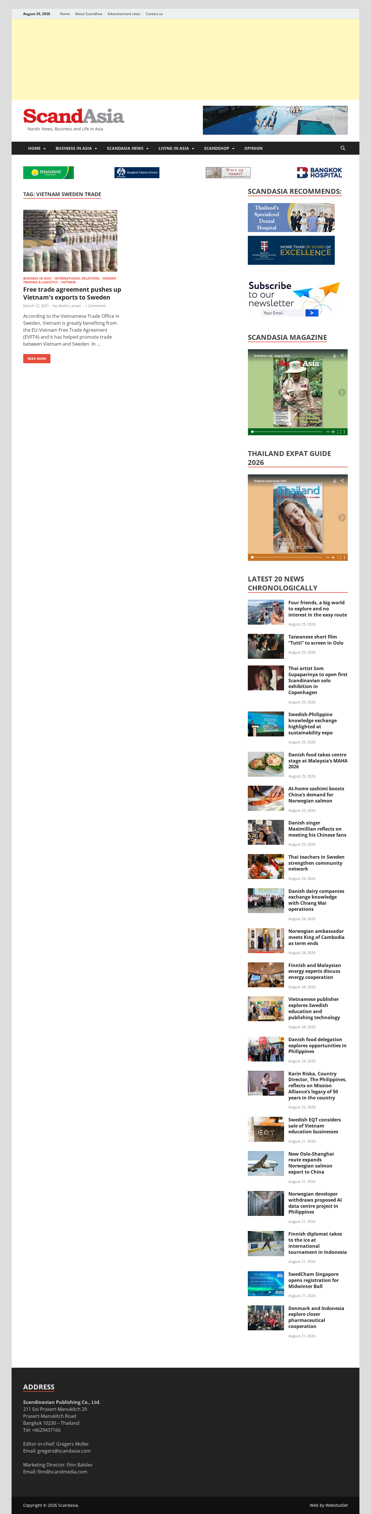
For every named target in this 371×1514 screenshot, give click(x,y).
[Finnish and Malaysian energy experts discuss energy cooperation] (266, 966)
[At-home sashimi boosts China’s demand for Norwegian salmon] (266, 789)
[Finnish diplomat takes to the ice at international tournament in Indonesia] (266, 1234)
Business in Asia (74, 148)
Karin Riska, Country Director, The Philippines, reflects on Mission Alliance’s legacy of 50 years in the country (317, 1085)
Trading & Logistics (40, 282)
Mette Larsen (69, 305)
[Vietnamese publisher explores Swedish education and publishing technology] (266, 1000)
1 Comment (95, 305)
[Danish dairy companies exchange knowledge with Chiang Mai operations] (266, 892)
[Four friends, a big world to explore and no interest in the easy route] (266, 603)
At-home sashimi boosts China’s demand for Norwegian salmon (316, 794)
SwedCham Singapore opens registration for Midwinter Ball (313, 1280)
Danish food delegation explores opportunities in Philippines (317, 1045)
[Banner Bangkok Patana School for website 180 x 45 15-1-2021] (136, 176)
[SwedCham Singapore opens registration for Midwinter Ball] (266, 1275)
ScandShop (216, 148)
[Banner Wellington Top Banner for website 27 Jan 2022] (228, 176)
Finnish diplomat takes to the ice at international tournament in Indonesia (317, 1243)
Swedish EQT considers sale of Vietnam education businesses (314, 1126)
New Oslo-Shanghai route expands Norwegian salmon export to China (311, 1163)
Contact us (154, 13)
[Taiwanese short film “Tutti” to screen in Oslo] (266, 637)
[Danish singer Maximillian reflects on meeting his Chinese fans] (266, 823)
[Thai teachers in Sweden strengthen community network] (266, 857)
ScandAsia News (125, 148)
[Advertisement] (185, 59)
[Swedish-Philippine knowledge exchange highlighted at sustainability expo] (266, 715)
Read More (34, 357)
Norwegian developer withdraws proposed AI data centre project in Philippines (315, 1203)
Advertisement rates (124, 13)
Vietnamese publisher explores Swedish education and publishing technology (314, 1008)
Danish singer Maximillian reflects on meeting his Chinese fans (317, 829)
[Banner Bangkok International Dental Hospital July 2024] (291, 230)
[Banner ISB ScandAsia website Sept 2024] (275, 133)
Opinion (253, 148)
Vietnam (68, 282)
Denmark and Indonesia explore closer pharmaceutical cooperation (316, 1317)
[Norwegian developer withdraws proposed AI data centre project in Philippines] (266, 1194)
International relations (76, 278)
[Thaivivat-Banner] (48, 177)
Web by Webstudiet (329, 1505)
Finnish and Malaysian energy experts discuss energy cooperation (314, 971)
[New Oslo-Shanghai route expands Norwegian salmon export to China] (266, 1154)
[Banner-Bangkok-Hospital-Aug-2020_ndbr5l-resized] (319, 176)
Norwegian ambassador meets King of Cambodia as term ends (316, 937)
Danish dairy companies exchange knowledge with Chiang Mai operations (316, 900)
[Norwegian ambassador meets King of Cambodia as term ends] (266, 932)
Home (65, 13)
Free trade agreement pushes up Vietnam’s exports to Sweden (72, 293)
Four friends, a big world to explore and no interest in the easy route (317, 608)
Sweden (109, 278)
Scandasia (68, 1505)
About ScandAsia (88, 13)
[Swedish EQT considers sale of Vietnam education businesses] (266, 1120)
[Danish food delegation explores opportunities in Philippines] (266, 1040)
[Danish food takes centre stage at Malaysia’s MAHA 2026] (266, 755)
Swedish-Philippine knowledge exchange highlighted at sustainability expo (312, 723)
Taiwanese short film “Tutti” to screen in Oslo (315, 640)
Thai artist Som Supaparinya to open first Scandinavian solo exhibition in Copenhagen (318, 680)
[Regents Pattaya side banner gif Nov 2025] (291, 263)
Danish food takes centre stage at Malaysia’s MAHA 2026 (318, 760)
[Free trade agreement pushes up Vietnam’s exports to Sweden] (73, 242)
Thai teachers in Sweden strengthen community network (316, 863)
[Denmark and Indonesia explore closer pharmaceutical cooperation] (266, 1309)
